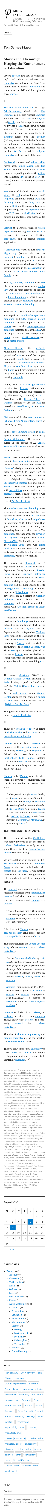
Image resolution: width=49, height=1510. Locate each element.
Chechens (15, 1100)
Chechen (40, 596)
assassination (35, 268)
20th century (28, 1373)
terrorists (9, 493)
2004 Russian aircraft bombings (27, 1076)
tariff (18, 1455)
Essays (34, 1070)
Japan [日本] (11, 1427)
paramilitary (15, 490)
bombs (41, 286)
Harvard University (14, 1416)
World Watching (17, 1304)
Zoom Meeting (19, 1351)
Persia (34, 794)
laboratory (23, 820)
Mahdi (17, 686)
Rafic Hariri (36, 421)
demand (33, 1383)
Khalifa (27, 801)
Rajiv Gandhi (17, 1163)
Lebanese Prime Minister (17, 421)
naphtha (41, 1001)
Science (15, 1325)
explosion (8, 1114)
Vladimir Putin (16, 544)
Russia (6, 1169)
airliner (41, 173)
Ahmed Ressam (13, 348)
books (14, 1052)
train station (20, 693)
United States (12, 1465)
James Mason (26, 166)
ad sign (8, 700)
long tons (9, 198)
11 (13, 1227)
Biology (18, 1329)
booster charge (16, 340)
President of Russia (21, 1155)
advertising (16, 1087)
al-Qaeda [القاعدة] (18, 1089)
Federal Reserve (13, 1405)
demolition (9, 238)
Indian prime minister (25, 271)
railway (41, 697)
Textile (17, 151)
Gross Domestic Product (30, 1411)
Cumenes (8, 1012)
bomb (17, 249)
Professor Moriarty (19, 1160)
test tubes (22, 871)
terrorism (34, 1171)
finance (28, 1405)
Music (12, 1285)
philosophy (30, 1444)
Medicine (19, 1336)
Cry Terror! (9, 162)
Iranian (24, 388)
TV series (33, 732)
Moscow (23, 519)
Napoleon (37, 750)
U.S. (18, 195)
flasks (28, 118)
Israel (10, 1130)
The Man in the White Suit (19, 107)
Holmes (8, 743)
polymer (41, 118)
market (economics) (15, 1438)
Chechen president (28, 606)
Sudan (7, 682)
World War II (34, 1185)
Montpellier (36, 820)
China (8, 1378)
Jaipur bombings (16, 297)
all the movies (14, 732)
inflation (9, 1422)
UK (32, 406)
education (35, 86)
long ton (38, 1138)
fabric (21, 126)
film (19, 1117)
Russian (35, 515)
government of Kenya (31, 1125)
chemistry (9, 83)
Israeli (20, 406)
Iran (5, 1130)
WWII (38, 198)
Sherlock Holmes (25, 728)
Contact (8, 1491)
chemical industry (22, 715)
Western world (30, 1465)
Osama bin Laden (32, 686)
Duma (42, 577)
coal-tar (15, 816)
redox (31, 1163)
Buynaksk (12, 519)
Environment (21, 1333)
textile (11, 122)
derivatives (25, 816)
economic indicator (33, 1389)
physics (9, 1449)
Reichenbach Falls (14, 758)
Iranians (8, 402)
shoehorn (20, 1059)
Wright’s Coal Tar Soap (17, 704)
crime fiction (16, 1106)
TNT (36, 1177)
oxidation (37, 990)
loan (22, 1427)
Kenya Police (39, 1133)
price (28, 1449)
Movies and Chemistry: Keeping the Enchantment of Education (24, 63)
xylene (26, 1188)
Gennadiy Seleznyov (33, 574)
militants (8, 599)
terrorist (40, 169)
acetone (18, 1084)
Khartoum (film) (27, 1136)
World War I (30, 213)
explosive (34, 209)
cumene (10, 994)
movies (16, 75)
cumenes (10, 980)
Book (6, 1095)
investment (22, 1422)
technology (30, 1455)
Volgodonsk (39, 519)
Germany (8, 202)
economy (24, 1394)
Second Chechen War (33, 647)
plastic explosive (31, 337)
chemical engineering (28, 1034)
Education (17, 1315)
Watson (36, 743)
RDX (26, 1163)
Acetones (10, 987)
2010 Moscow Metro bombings (20, 304)
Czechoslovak (11, 483)
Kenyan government (34, 384)
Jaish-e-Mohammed (14, 439)
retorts (7, 871)
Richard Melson (10, 1070)
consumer (19, 1378)
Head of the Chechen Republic (24, 1128)
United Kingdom (29, 1179)
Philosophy (20, 1340)
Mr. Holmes (39, 838)
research (36, 812)
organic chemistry (13, 1038)
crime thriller (38, 162)
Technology (20, 1344)
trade (7, 1460)
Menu (8, 32)
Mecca (14, 798)
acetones (10, 918)
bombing (21, 257)
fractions (10, 1005)
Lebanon (21, 1138)
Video (12, 1300)
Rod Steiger (39, 1166)
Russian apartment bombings (24, 508)
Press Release (16, 1296)
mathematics (36, 1438)
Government (18, 1318)
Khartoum (24, 675)
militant (7, 1144)
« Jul (12, 1249)
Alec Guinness (32, 1089)
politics (19, 1449)
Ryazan (30, 628)
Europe (37, 1400)
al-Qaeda (40, 348)
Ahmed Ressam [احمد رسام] (33, 1087)
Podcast (13, 1289)
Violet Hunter (38, 892)
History (31, 1416)
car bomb (18, 377)
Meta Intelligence (24, 13)
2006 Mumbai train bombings (24, 293)
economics (10, 1394)
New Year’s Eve (24, 366)
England (26, 1400)
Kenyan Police (32, 399)
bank (40, 1373)
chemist (40, 115)
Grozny (20, 643)
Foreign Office (17, 809)
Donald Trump (12, 1389)
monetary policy (13, 1444)
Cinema (13, 1274)
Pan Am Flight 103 (20, 501)
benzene (19, 976)
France (41, 809)
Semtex (8, 228)
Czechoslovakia (21, 461)
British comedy (13, 111)
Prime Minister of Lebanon (20, 1158)
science (9, 1455)
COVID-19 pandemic (15, 1383)
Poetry (12, 1293)
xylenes (37, 976)
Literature (14, 1278)
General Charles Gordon (17, 678)
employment (12, 1400)
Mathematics (16, 1282)
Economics (17, 1311)
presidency (9, 555)
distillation (11, 1001)
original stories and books (17, 736)
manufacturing (13, 1433)
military (41, 238)
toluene (28, 976)
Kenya (30, 1133)
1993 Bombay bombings (21, 282)
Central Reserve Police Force (16, 1097)
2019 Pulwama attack (23, 432)
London (32, 1427)
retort (30, 1166)
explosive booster (29, 1114)
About (7, 1485)
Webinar (16, 1347)
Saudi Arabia (15, 1169)
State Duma (18, 1171)
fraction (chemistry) (34, 1119)
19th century (11, 1373)
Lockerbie (9, 257)
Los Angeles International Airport (18, 1141)
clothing (8, 136)
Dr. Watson (28, 1111)
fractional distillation (25, 958)
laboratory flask (10, 1138)
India (42, 432)
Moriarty (20, 750)
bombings (9, 534)
